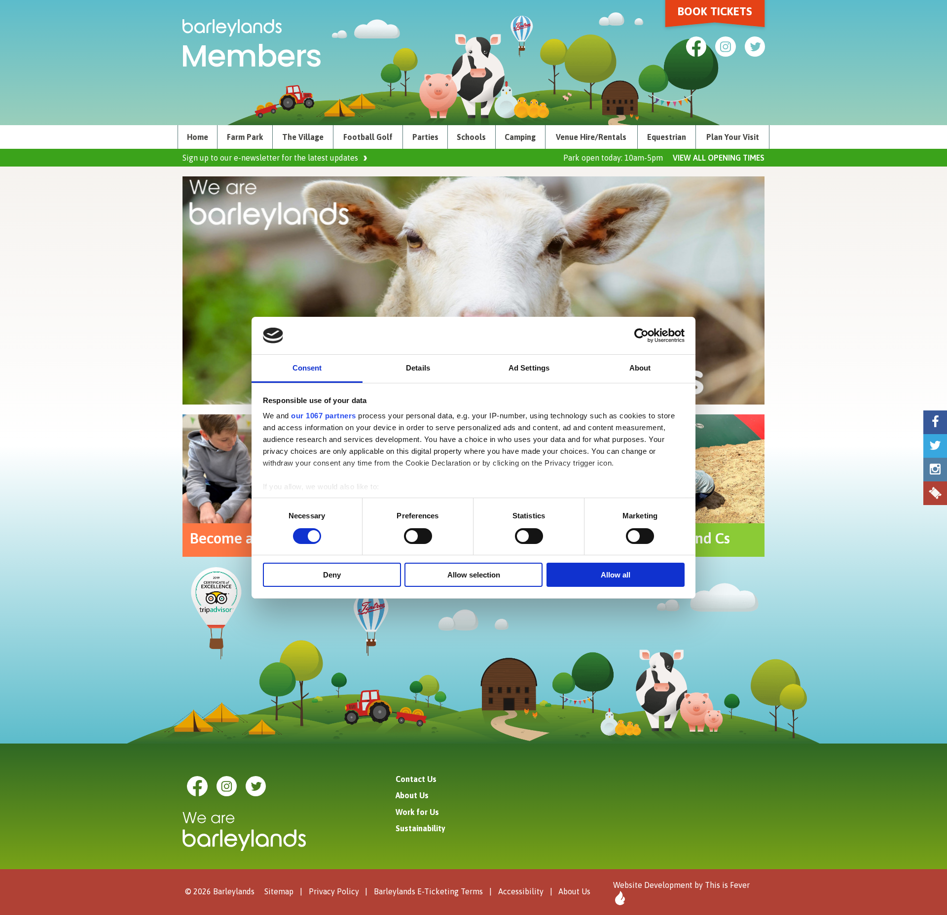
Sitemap (278, 891)
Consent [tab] (307, 368)
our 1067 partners (323, 415)
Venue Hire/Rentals (591, 137)
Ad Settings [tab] (529, 368)
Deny (332, 575)
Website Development (652, 885)
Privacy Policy (334, 891)
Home (197, 137)
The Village (303, 137)
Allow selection (473, 575)
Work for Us (417, 812)
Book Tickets (715, 11)
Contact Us (416, 779)
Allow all (615, 575)
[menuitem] (198, 137)
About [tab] (640, 368)
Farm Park (245, 137)
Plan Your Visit (732, 137)
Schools (471, 137)
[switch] (418, 536)
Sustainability (420, 828)
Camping (520, 137)
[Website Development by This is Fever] (619, 898)
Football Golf (368, 137)
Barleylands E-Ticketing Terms (428, 891)
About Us (412, 795)
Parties (425, 137)
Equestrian (666, 137)
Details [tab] (418, 368)
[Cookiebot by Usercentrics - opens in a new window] (641, 335)
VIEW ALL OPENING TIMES (719, 157)
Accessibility (521, 891)
